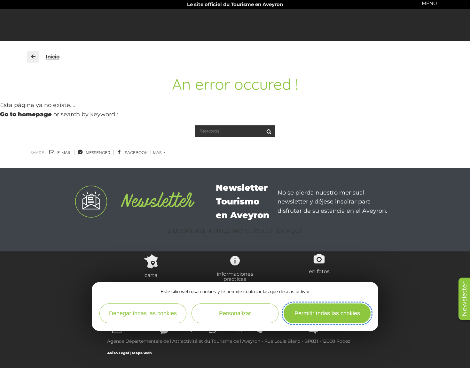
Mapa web (142, 353)
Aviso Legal (118, 353)
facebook (136, 152)
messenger (97, 152)
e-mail (63, 152)
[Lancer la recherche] (269, 131)
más (157, 152)
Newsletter (464, 298)
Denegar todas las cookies (143, 313)
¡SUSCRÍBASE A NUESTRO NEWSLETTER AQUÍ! (235, 230)
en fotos (319, 271)
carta (151, 275)
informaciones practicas (235, 276)
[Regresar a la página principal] (33, 57)
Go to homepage (26, 114)
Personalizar (235, 313)
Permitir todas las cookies (327, 313)
